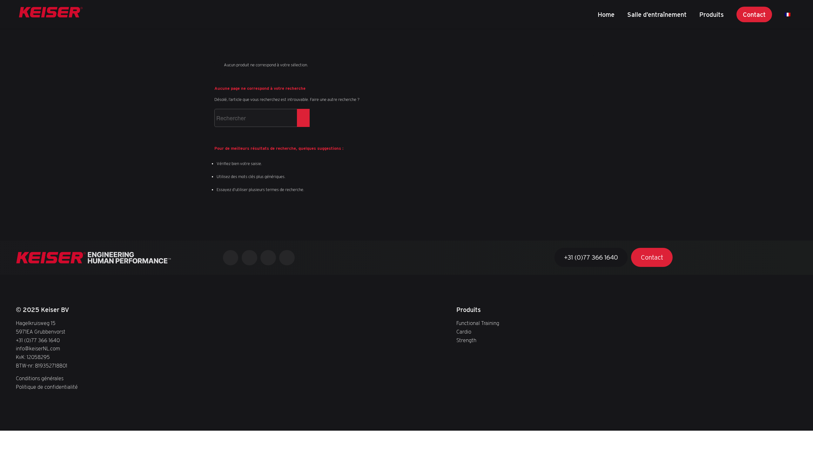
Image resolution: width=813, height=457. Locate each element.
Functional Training (477, 323)
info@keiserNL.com (38, 348)
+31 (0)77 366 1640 (38, 340)
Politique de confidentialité (47, 387)
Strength (466, 340)
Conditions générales (40, 378)
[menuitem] (606, 14)
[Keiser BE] (50, 14)
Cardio (463, 331)
